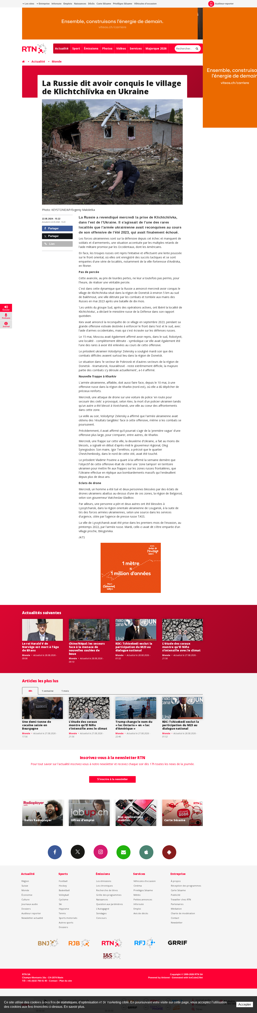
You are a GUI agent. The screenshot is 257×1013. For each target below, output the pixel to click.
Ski (60, 904)
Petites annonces (143, 899)
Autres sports (66, 922)
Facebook (55, 852)
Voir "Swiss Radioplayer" (182, 813)
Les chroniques (104, 885)
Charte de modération (183, 913)
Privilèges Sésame (122, 3)
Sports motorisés (68, 918)
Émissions (91, 48)
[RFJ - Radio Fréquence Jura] (145, 943)
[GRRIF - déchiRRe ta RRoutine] (177, 943)
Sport (76, 48)
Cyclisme (63, 899)
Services (136, 48)
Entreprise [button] (44, 3)
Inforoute (56, 3)
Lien (51, 243)
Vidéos (121, 48)
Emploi (137, 908)
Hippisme (64, 908)
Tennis (62, 913)
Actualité (61, 48)
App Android (169, 852)
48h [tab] (30, 690)
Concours (101, 918)
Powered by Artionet (159, 977)
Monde (57, 61)
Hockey (63, 885)
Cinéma (138, 885)
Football (63, 881)
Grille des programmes (108, 895)
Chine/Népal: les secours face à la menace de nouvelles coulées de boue (87, 648)
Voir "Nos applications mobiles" (89, 813)
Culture (25, 899)
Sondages (101, 913)
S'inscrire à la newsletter (112, 779)
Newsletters (123, 852)
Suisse (24, 885)
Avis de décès (141, 913)
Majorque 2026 (156, 48)
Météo (137, 895)
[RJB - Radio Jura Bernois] (79, 943)
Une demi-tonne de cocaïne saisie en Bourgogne (36, 725)
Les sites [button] (29, 3)
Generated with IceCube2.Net (187, 977)
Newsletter (177, 922)
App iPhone (146, 852)
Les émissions (103, 881)
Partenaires (177, 904)
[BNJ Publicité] (47, 943)
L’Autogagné (102, 908)
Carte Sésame (104, 3)
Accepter (244, 1004)
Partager (53, 228)
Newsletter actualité (32, 918)
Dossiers (26, 908)
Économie (26, 895)
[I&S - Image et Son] (112, 956)
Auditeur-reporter (224, 3)
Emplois (67, 3)
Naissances (80, 3)
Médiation (176, 908)
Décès (91, 3)
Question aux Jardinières (109, 904)
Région (25, 881)
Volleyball (64, 895)
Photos (107, 48)
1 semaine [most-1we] (47, 690)
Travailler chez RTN (181, 899)
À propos (176, 881)
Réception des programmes (186, 885)
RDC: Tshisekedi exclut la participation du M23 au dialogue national (133, 647)
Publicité (175, 895)
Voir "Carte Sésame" (135, 813)
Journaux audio (29, 904)
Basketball (64, 890)
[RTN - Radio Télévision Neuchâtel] (112, 943)
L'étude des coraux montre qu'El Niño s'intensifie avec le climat (181, 647)
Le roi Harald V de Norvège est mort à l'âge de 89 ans (40, 647)
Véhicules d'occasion (145, 3)
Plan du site (65, 981)
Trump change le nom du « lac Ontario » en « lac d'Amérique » (133, 725)
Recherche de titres (107, 890)
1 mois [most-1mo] (65, 690)
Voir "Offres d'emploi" (42, 813)
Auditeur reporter (31, 913)
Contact (175, 918)
